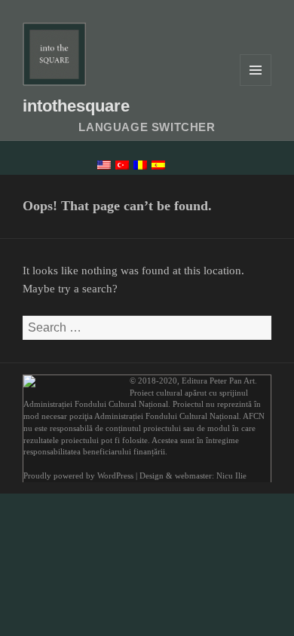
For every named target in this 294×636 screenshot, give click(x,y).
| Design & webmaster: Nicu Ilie (191, 476)
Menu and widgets (255, 85)
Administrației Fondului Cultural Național (95, 404)
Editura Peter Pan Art (218, 381)
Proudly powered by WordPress (78, 476)
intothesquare (76, 105)
